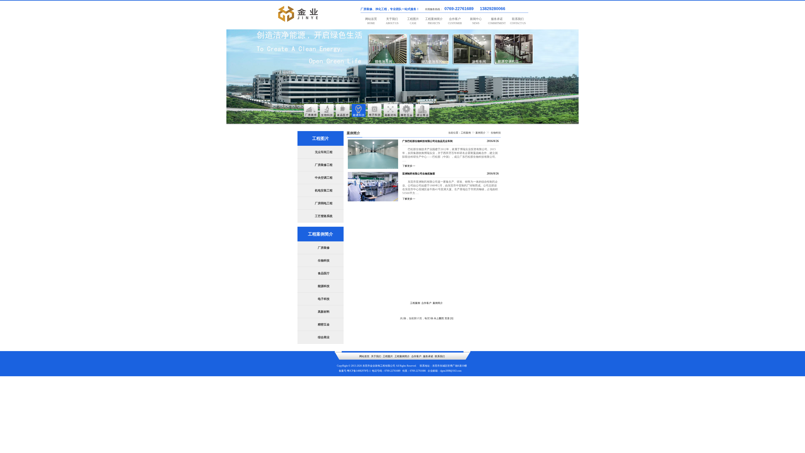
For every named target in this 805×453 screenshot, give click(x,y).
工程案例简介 (434, 21)
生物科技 (324, 260)
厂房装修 (324, 247)
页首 (447, 318)
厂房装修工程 (323, 165)
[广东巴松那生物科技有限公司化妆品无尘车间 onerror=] (373, 168)
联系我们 (518, 21)
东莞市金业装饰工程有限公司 (378, 365)
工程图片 (413, 21)
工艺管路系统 (323, 216)
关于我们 (392, 21)
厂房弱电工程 (323, 203)
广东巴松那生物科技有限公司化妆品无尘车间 (427, 141)
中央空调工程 (323, 177)
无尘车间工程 (323, 152)
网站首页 (371, 21)
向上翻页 (439, 318)
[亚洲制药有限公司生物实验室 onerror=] (373, 200)
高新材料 (324, 311)
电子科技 (324, 299)
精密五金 (324, 324)
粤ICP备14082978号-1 (359, 370)
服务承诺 (497, 21)
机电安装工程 (323, 190)
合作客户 (455, 21)
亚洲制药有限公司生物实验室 (418, 173)
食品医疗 (324, 273)
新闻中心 (476, 21)
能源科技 (324, 286)
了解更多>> (408, 165)
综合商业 (324, 337)
